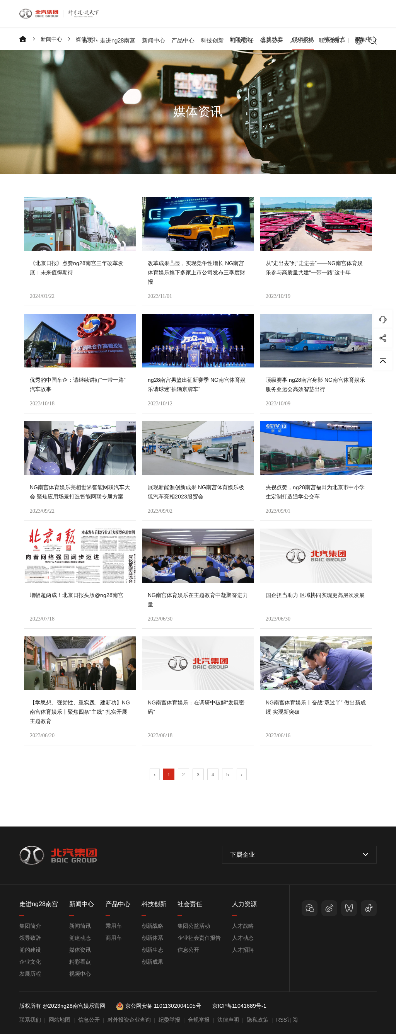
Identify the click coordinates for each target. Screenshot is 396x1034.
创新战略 (152, 926)
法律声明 (228, 1020)
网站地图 (59, 1020)
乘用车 (114, 926)
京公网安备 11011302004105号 (163, 1006)
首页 (88, 40)
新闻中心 (51, 39)
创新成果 (152, 962)
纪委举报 (169, 1020)
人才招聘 (243, 950)
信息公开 (188, 950)
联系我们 (330, 40)
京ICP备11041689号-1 (239, 1006)
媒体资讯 (80, 950)
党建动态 (80, 938)
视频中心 (80, 974)
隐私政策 (257, 1020)
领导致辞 (30, 938)
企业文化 (30, 962)
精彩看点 (80, 962)
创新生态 (152, 950)
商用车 (114, 938)
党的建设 (30, 950)
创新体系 (152, 938)
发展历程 (30, 974)
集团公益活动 (194, 926)
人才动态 (243, 938)
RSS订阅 (287, 1020)
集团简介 (30, 926)
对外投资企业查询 (129, 1020)
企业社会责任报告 (199, 938)
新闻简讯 (80, 926)
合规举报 (199, 1020)
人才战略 (243, 926)
